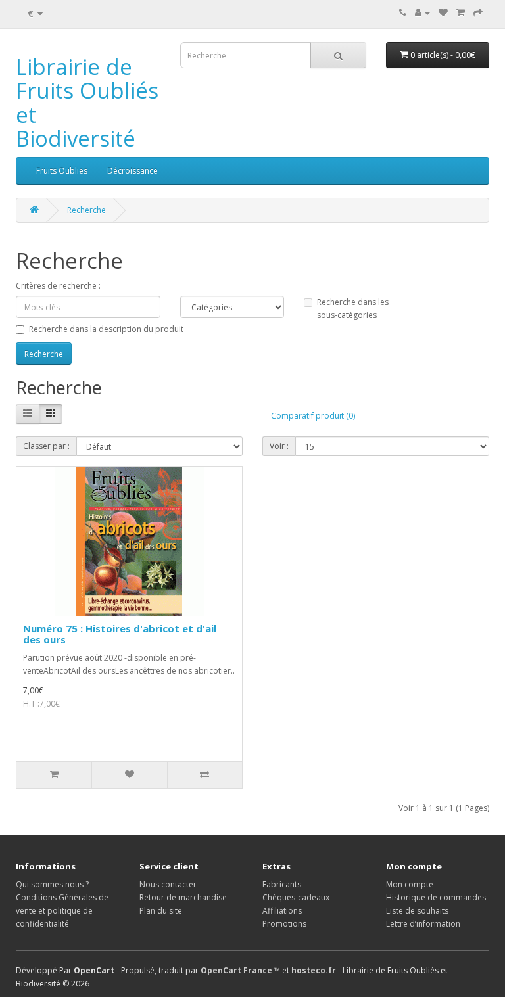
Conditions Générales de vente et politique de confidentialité (62, 910)
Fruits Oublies (61, 170)
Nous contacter (168, 884)
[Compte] (422, 12)
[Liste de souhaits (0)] (443, 12)
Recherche (86, 210)
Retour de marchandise (183, 897)
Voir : (279, 446)
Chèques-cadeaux (295, 897)
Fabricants (281, 884)
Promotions (284, 923)
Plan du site (160, 910)
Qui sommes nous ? (52, 884)
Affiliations (282, 910)
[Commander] (478, 12)
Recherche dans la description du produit (106, 329)
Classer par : (46, 446)
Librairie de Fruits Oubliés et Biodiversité (87, 102)
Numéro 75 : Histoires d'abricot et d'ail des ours (119, 634)
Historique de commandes (436, 897)
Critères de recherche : (58, 285)
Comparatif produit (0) (313, 415)
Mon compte (409, 884)
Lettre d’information (423, 923)
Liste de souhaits (417, 910)
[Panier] (460, 12)
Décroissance (132, 170)
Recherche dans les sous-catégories (353, 308)
